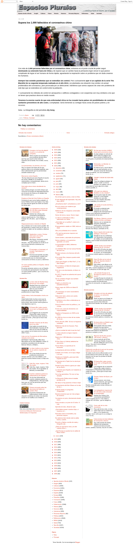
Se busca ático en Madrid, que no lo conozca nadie (103, 323)
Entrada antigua (109, 133)
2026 (56, 150)
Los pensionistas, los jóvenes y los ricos (34, 165)
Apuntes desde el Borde (24, 13)
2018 (56, 442)
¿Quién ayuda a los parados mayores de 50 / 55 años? (102, 246)
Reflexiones (85, 13)
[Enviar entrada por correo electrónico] (32, 115)
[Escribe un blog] (38, 115)
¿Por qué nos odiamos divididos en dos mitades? (102, 192)
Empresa (56, 490)
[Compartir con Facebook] (42, 115)
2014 (56, 452)
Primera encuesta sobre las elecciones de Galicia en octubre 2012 (38, 389)
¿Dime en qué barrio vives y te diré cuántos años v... (66, 427)
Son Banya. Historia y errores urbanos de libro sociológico (103, 219)
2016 (56, 447)
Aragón (36, 13)
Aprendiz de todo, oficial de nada (65, 407)
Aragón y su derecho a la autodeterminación (63, 283)
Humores (63, 13)
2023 (56, 158)
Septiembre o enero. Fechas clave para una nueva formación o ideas (38, 235)
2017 (56, 444)
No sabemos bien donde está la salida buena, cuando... (67, 418)
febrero (58, 194)
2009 (56, 465)
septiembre (59, 176)
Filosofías (57, 497)
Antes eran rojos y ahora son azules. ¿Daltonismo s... (66, 296)
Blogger (77, 542)
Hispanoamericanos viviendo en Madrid (34, 224)
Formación (57, 499)
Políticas (25, 118)
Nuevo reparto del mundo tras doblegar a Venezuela (103, 232)
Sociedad (99, 13)
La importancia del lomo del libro (65, 350)
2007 (56, 471)
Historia (56, 13)
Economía (57, 488)
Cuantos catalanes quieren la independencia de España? (39, 374)
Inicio (68, 133)
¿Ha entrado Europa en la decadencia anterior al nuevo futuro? (103, 274)
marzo (58, 192)
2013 (56, 455)
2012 (56, 458)
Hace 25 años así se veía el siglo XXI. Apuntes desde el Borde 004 (102, 260)
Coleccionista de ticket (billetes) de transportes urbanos (103, 419)
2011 (55, 460)
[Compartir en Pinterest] (44, 115)
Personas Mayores (74, 13)
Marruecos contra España (29, 176)
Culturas (43, 13)
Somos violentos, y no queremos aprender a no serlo (65, 241)
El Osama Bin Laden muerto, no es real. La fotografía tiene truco (39, 309)
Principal (56, 537)
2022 (56, 160)
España (56, 493)
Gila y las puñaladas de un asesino (66, 230)
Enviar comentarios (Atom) (35, 136)
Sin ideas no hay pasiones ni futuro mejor (68, 382)
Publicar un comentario (28, 129)
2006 (56, 473)
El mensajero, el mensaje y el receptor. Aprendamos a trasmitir (39, 251)
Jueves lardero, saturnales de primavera (67, 237)
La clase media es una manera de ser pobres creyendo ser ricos (39, 349)
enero (58, 436)
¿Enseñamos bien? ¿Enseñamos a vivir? (68, 204)
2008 (56, 468)
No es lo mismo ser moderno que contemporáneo (65, 207)
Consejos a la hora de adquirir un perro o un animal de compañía (39, 152)
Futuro (50, 13)
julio (57, 181)
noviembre (59, 170)
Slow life (56, 525)
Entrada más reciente (25, 133)
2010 (56, 463)
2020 (56, 165)
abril (57, 189)
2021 (56, 163)
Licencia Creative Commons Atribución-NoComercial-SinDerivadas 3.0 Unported (32, 410)
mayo (57, 186)
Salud (92, 13)
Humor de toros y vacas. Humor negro (67, 215)
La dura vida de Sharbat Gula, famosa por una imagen (39, 282)
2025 (56, 152)
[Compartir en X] (40, 115)
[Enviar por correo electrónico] (36, 115)
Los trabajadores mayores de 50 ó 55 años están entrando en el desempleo (39, 210)
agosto (58, 178)
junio (57, 184)
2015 (56, 450)
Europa (56, 495)
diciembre (59, 168)
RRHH (56, 520)
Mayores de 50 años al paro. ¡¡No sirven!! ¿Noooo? (103, 336)
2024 (56, 155)
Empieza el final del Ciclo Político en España (35, 198)
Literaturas (57, 511)
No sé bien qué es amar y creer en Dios (67, 197)
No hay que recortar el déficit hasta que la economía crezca (103, 151)
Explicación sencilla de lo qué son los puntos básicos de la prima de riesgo (99, 350)
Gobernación (58, 504)
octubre (58, 173)
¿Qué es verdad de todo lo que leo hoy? (67, 330)
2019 (56, 439)
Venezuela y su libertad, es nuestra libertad (102, 164)
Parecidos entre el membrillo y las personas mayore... (65, 414)
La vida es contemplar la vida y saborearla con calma (64, 218)
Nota (55, 535)
